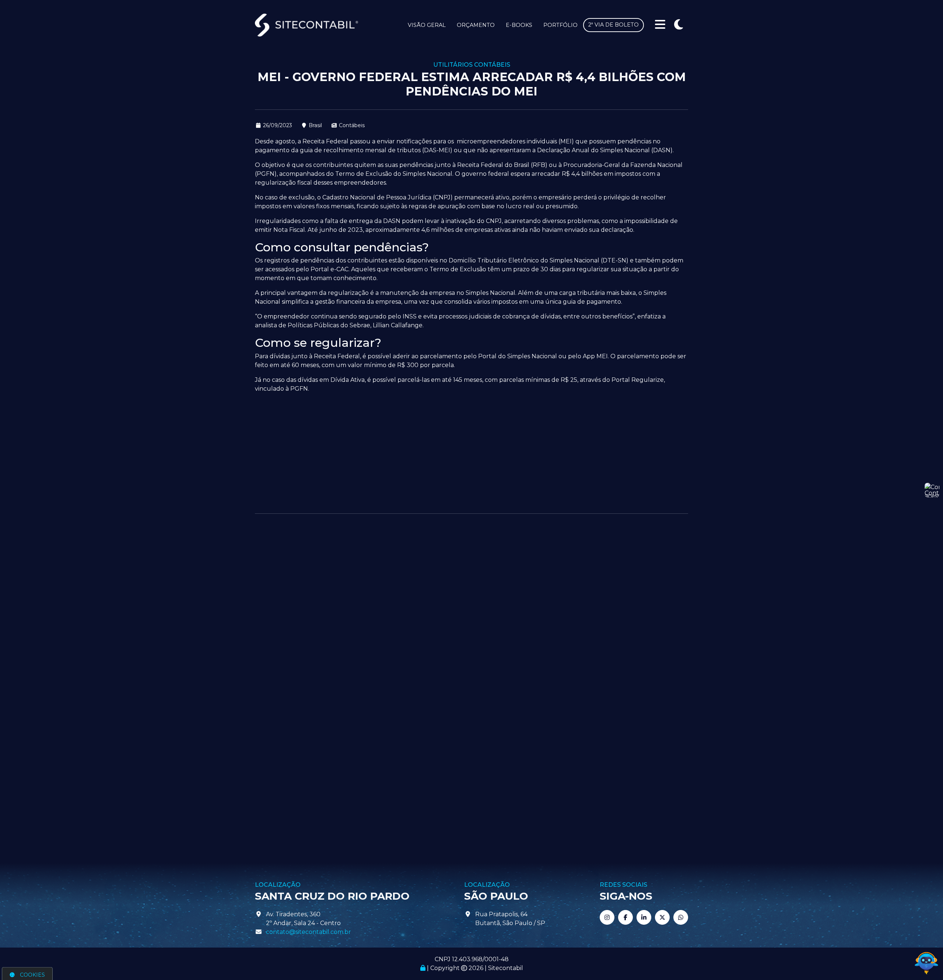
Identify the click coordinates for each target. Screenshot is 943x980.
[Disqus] (471, 617)
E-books (519, 25)
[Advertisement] (471, 450)
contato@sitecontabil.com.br (308, 931)
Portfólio (560, 25)
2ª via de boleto (613, 24)
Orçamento (476, 25)
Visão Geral (427, 25)
